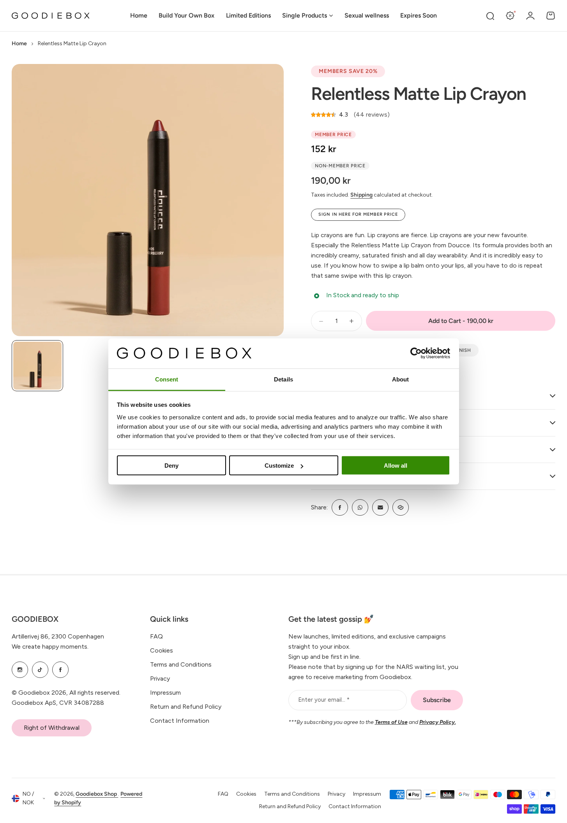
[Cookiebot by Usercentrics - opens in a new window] (416, 353)
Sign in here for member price (358, 214)
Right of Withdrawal (51, 727)
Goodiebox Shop (97, 794)
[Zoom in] (148, 200)
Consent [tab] (166, 379)
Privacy (160, 678)
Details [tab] (283, 379)
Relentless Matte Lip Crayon (418, 94)
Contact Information (179, 720)
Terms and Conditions (181, 664)
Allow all (395, 465)
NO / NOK (28, 798)
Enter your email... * (324, 699)
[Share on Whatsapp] (360, 507)
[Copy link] (400, 507)
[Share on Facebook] (340, 507)
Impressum (165, 692)
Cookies (161, 650)
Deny (171, 465)
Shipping (361, 195)
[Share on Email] (380, 507)
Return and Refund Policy (185, 706)
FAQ (156, 636)
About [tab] (400, 379)
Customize (279, 465)
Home (19, 43)
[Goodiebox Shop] (51, 15)
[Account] (530, 15)
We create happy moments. (50, 646)
